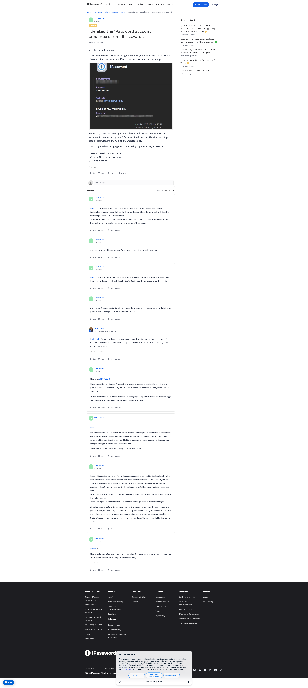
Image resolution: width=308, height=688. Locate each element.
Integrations (160, 606)
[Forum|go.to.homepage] (99, 4)
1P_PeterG (99, 328)
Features (112, 591)
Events (150, 4)
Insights (141, 4)
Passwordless (114, 625)
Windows (93, 168)
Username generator (94, 629)
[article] (131, 214)
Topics (106, 12)
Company (206, 591)
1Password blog (185, 609)
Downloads (89, 638)
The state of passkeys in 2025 (194, 70)
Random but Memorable (189, 618)
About (205, 597)
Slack (157, 611)
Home (89, 12)
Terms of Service (92, 668)
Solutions (112, 619)
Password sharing (115, 601)
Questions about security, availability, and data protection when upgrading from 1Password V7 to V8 (198, 28)
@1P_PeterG (104, 379)
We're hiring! (208, 601)
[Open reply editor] (131, 183)
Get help (170, 4)
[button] (200, 4)
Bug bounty (160, 615)
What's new (136, 591)
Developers (160, 591)
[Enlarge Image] (131, 96)
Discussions (97, 12)
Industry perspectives (188, 56)
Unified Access (91, 604)
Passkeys (112, 614)
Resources (183, 591)
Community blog (139, 597)
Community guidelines (188, 623)
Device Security (114, 629)
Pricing (87, 634)
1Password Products (93, 591)
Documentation (162, 601)
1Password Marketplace (189, 614)
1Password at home (118, 12)
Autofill (111, 597)
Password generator (93, 625)
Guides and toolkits (187, 597)
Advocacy (160, 4)
